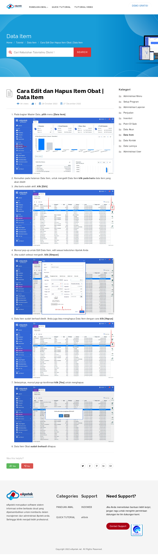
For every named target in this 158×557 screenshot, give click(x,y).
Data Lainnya (130, 145)
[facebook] (89, 465)
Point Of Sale (130, 123)
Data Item (32, 42)
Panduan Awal (38, 7)
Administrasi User (132, 151)
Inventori (127, 118)
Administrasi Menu (132, 96)
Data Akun (128, 129)
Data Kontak (129, 140)
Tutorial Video (83, 7)
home (9, 42)
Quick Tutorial (61, 7)
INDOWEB (86, 507)
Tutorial (19, 42)
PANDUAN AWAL (64, 507)
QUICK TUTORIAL (65, 517)
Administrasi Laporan (134, 107)
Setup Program (131, 101)
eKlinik (84, 517)
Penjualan (128, 112)
